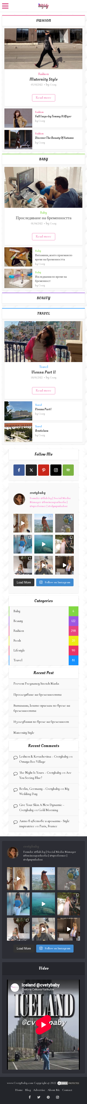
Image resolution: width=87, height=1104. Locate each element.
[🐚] (22, 565)
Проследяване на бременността (43, 218)
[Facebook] (19, 470)
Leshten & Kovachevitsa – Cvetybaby (43, 757)
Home (19, 1090)
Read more (43, 98)
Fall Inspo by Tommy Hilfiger (53, 116)
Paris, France (48, 826)
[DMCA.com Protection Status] (68, 1083)
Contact (67, 1090)
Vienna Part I (43, 409)
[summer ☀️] (43, 544)
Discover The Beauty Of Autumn (54, 138)
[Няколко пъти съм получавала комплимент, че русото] (43, 565)
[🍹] (22, 544)
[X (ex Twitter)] (31, 470)
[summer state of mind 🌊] (43, 523)
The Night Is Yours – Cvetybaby (40, 773)
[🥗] (64, 544)
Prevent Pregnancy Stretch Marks (36, 684)
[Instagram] (55, 470)
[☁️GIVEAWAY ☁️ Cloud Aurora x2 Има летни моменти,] (22, 523)
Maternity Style (43, 79)
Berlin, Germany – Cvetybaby (39, 789)
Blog (28, 1090)
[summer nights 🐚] (64, 523)
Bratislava (41, 431)
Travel (43, 367)
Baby (43, 212)
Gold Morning (48, 810)
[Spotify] (68, 470)
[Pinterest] (43, 470)
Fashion (43, 74)
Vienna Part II (43, 372)
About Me (54, 1090)
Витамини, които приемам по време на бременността (53, 257)
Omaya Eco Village (32, 762)
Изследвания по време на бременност (41, 722)
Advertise (39, 1090)
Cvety (53, 84)
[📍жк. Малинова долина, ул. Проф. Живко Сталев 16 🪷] (64, 565)
